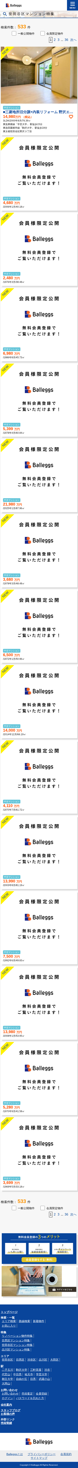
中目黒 (17, 1374)
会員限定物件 (54, 33)
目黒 (33, 1378)
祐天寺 (29, 1374)
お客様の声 (8, 1413)
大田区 (54, 1359)
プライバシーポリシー (42, 1454)
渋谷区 (31, 1359)
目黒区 (20, 1359)
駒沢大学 (21, 1369)
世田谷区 (7, 1359)
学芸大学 (41, 1374)
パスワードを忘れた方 (30, 1398)
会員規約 (66, 1454)
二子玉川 (7, 1369)
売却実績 (6, 1423)
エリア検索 (9, 1321)
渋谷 (47, 1369)
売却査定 (27, 1393)
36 (66, 39)
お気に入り (9, 1325)
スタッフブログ (10, 1410)
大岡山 (6, 1383)
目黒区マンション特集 (16, 1340)
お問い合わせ (10, 1393)
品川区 (43, 1359)
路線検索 (24, 1321)
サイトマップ (39, 1457)
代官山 (6, 1374)
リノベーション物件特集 (17, 1335)
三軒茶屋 (35, 1369)
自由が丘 (21, 1378)
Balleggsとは (14, 1454)
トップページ (9, 1312)
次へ (73, 39)
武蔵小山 (44, 1378)
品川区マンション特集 (16, 1349)
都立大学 (7, 1378)
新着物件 (38, 1321)
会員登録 (41, 1393)
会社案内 (6, 1404)
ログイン (7, 1398)
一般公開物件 (26, 33)
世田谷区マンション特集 (17, 1345)
